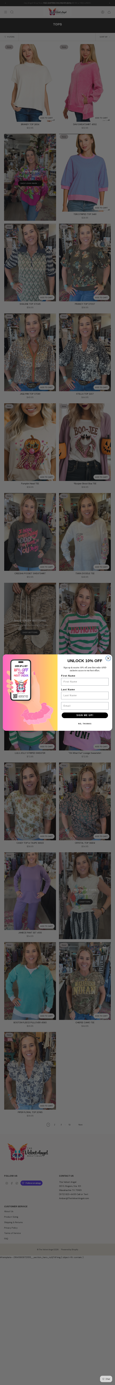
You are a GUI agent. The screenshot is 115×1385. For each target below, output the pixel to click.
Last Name (68, 689)
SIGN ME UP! (84, 715)
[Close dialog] (108, 658)
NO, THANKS (85, 724)
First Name (68, 676)
